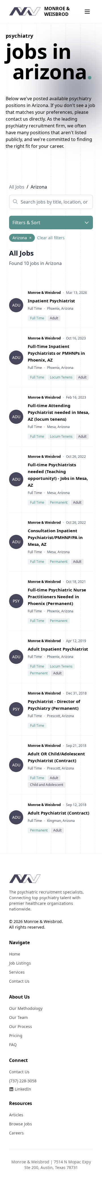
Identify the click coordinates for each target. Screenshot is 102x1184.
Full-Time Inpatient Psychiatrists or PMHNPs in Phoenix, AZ (56, 353)
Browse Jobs (20, 1124)
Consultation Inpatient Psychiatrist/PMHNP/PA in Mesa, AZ (55, 537)
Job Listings (20, 963)
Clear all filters (51, 237)
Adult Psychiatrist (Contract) (58, 813)
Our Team (18, 1017)
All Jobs (16, 187)
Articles (16, 1114)
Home (14, 954)
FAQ (13, 1044)
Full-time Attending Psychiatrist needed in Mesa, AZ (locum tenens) (58, 412)
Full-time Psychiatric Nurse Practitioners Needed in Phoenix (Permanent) (57, 596)
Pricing (15, 1035)
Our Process (20, 1026)
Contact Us (19, 981)
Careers (16, 1133)
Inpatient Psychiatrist (51, 301)
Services (17, 972)
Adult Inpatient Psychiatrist (58, 649)
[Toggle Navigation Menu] (87, 11)
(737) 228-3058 (23, 1080)
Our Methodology (25, 1008)
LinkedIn (23, 1089)
